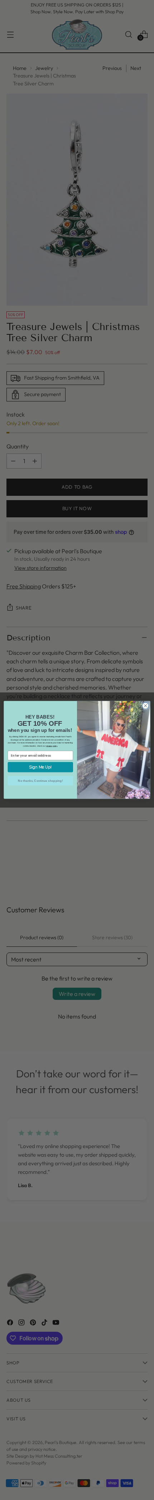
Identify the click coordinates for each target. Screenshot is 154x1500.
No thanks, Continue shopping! (40, 780)
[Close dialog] (145, 705)
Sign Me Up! (40, 767)
